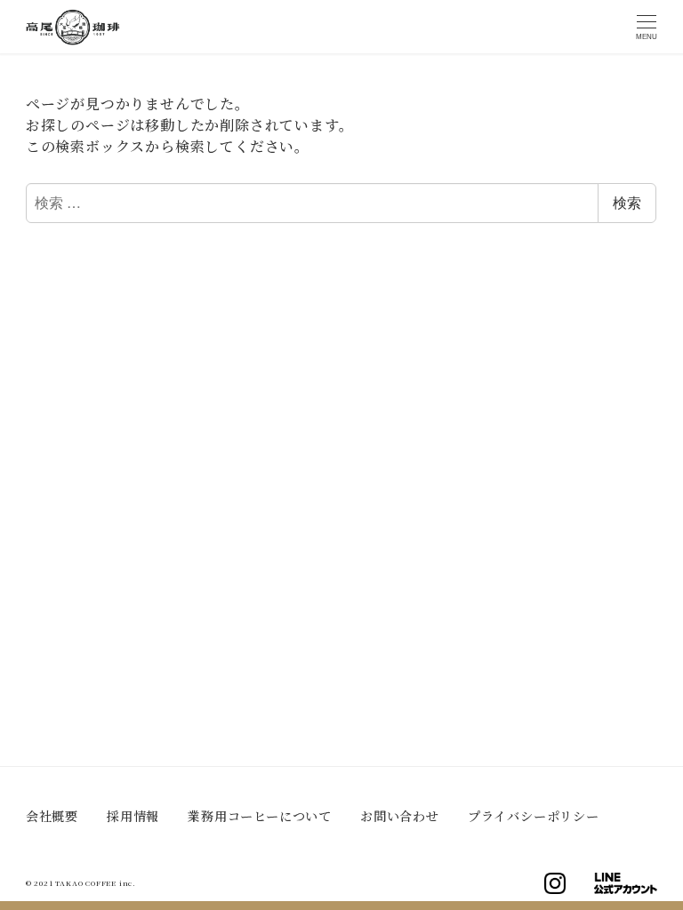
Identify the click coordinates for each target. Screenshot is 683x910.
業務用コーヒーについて (260, 816)
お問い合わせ (399, 816)
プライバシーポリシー (533, 816)
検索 (627, 202)
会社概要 (52, 816)
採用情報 (133, 816)
